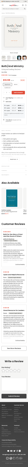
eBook (15, 84)
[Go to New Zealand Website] (17, 457)
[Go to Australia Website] (14, 457)
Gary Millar (4, 72)
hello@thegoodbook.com (9, 454)
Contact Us (17, 407)
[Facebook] (17, 450)
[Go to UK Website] (7, 457)
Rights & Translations (7, 415)
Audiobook (7, 87)
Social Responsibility (7, 442)
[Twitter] (14, 450)
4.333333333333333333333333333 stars (4, 75)
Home (3, 13)
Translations (5, 430)
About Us (4, 407)
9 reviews (13, 75)
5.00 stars (7, 231)
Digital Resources (6, 432)
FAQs (15, 421)
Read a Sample (14, 53)
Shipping (16, 409)
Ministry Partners (18, 417)
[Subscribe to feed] (8, 450)
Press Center (5, 435)
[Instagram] (19, 450)
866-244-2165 (22, 454)
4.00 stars (6, 272)
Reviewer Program (6, 433)
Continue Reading (20, 264)
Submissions (5, 413)
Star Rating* (6, 367)
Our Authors (5, 411)
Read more (13, 159)
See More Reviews (14, 348)
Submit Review (14, 396)
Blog (3, 428)
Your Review (5, 376)
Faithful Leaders (6, 210)
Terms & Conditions (19, 432)
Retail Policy (17, 419)
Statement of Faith (7, 409)
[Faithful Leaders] (11, 198)
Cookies (16, 428)
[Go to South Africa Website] (20, 457)
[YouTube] (11, 450)
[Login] (23, 5)
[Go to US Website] (10, 457)
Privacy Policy (17, 430)
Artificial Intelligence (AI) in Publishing (11, 446)
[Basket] (26, 5)
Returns (16, 411)
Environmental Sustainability (9, 444)
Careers (4, 417)
